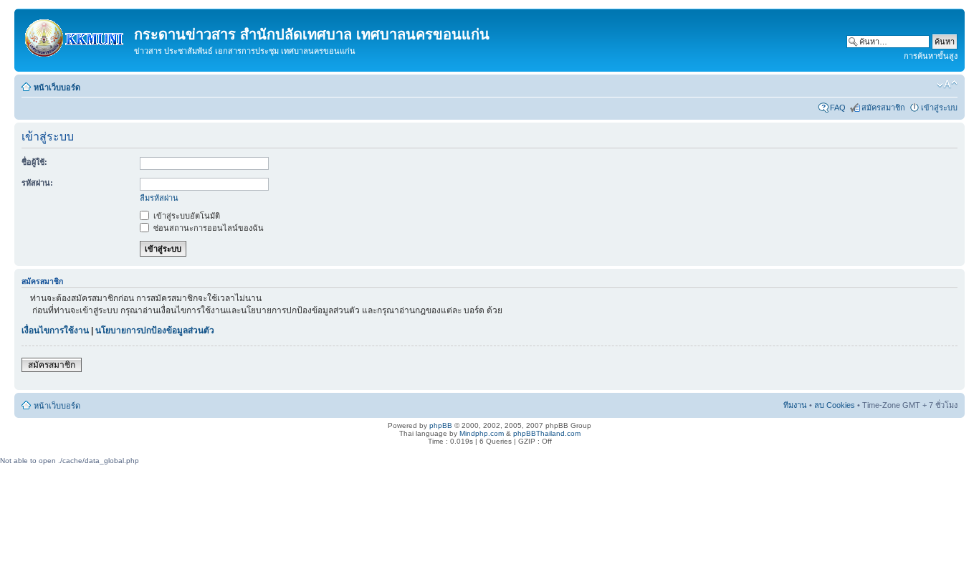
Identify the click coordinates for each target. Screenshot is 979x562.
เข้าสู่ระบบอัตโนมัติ (185, 215)
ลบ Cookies (834, 405)
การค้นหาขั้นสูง (930, 56)
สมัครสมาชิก (883, 107)
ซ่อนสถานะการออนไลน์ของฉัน (207, 228)
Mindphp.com (481, 433)
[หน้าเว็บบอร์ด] (76, 35)
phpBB (440, 425)
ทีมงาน (795, 405)
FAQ (838, 107)
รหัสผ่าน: (37, 182)
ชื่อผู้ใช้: (34, 162)
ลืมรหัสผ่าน (159, 198)
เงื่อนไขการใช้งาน (55, 330)
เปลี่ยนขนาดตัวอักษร (947, 84)
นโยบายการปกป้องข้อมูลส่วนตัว (154, 330)
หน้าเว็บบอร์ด (57, 87)
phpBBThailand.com (547, 433)
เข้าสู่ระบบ (939, 107)
